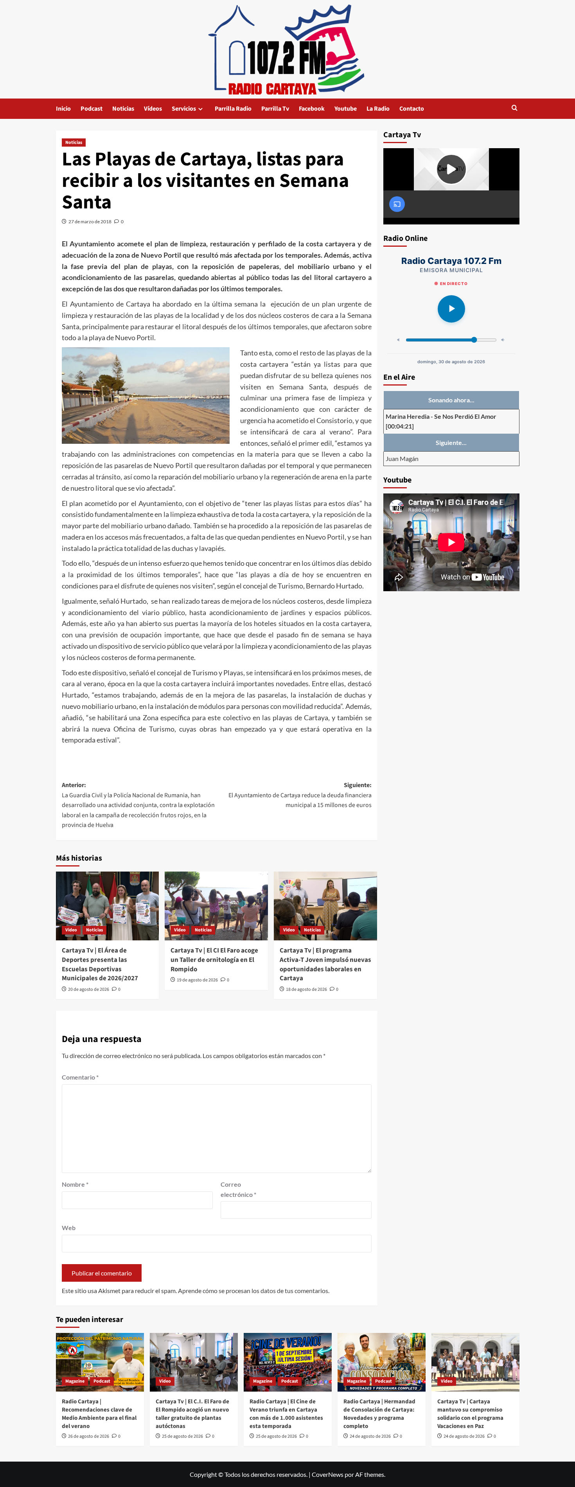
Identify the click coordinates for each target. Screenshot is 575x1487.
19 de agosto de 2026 (197, 980)
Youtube (345, 108)
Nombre (75, 1184)
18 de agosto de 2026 (306, 989)
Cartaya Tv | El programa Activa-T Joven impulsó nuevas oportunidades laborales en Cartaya (325, 964)
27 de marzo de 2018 (89, 221)
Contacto (411, 108)
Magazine (74, 1381)
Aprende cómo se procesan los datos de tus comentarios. (253, 1290)
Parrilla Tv (275, 108)
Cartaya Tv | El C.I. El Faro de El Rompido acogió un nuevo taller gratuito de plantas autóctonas (192, 1413)
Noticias (123, 108)
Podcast (91, 108)
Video (71, 930)
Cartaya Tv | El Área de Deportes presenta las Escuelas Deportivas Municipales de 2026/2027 (100, 964)
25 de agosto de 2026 (182, 1436)
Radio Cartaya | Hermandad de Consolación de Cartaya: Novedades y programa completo (379, 1413)
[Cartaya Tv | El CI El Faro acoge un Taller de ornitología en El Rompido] (216, 906)
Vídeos (153, 108)
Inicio (63, 108)
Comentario (80, 1077)
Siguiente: (300, 795)
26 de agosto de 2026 (88, 1436)
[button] (514, 108)
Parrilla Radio (233, 108)
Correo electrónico (238, 1189)
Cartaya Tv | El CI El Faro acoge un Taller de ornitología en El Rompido (214, 960)
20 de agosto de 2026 (88, 989)
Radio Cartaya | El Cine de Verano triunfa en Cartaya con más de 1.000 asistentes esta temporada (286, 1413)
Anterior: (138, 805)
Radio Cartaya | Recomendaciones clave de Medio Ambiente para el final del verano (99, 1413)
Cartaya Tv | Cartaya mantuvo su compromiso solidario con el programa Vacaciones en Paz (470, 1413)
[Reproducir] (451, 309)
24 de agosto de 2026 (370, 1436)
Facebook (312, 108)
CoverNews (327, 1474)
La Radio (378, 108)
